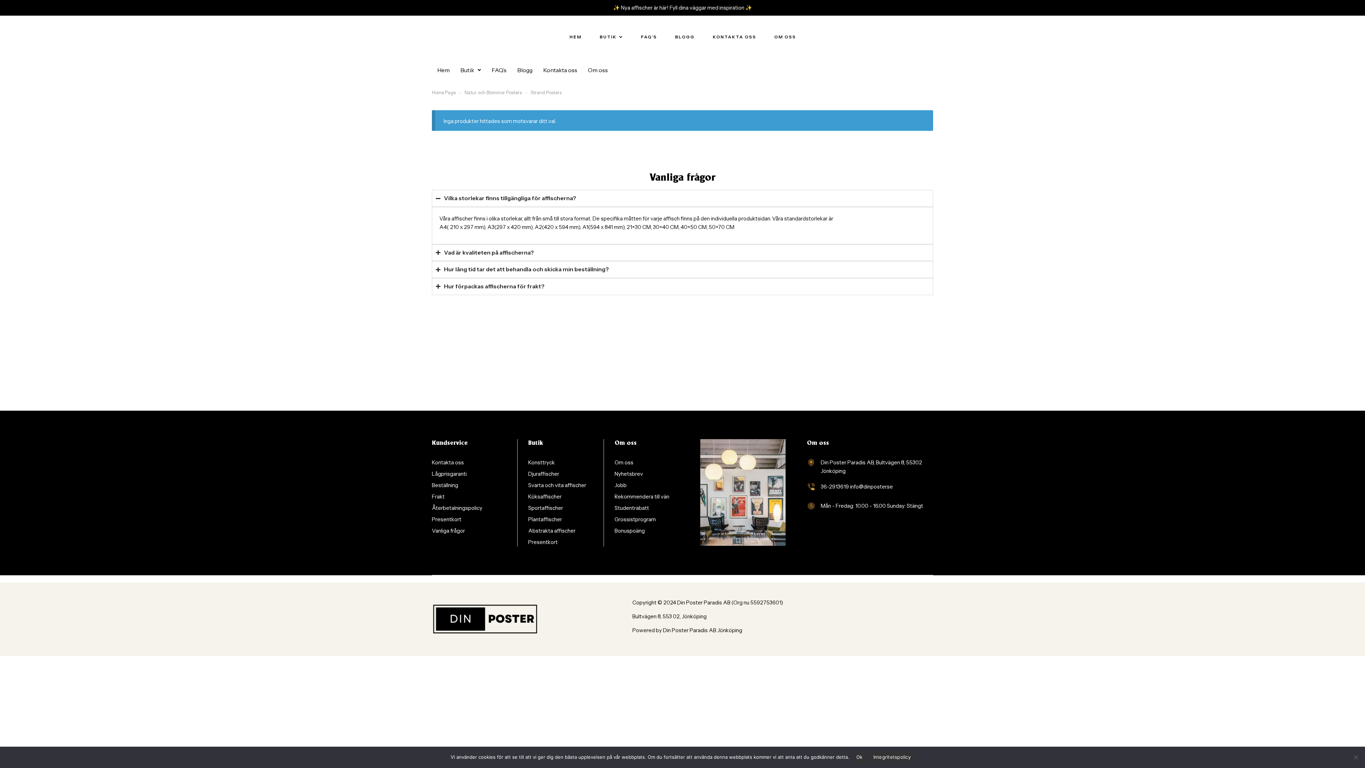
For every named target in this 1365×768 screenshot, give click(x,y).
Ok (859, 757)
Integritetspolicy (892, 757)
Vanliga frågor (682, 178)
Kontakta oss (560, 70)
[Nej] (1356, 757)
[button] (470, 70)
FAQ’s (499, 70)
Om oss (598, 70)
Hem (443, 70)
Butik (467, 70)
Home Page (444, 92)
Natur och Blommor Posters (493, 92)
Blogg (524, 70)
